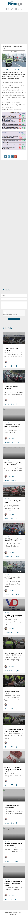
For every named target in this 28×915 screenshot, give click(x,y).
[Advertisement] (14, 27)
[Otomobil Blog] (14, 4)
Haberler (6, 346)
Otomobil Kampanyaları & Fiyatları (13, 912)
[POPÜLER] (9, 9)
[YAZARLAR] (12, 9)
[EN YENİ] (5, 9)
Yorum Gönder (14, 319)
